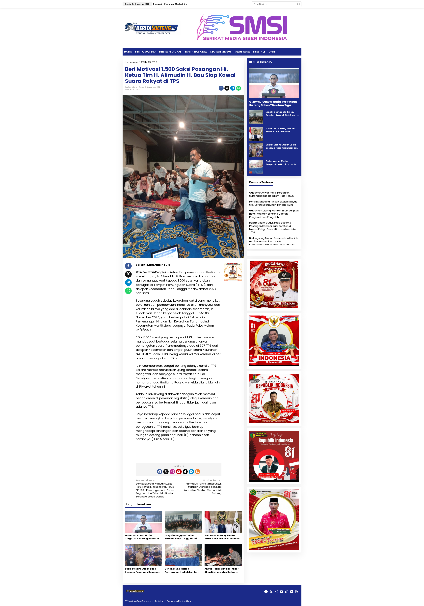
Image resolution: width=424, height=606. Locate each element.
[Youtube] (179, 471)
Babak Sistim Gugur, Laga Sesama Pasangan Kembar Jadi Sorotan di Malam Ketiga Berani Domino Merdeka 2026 (143, 570)
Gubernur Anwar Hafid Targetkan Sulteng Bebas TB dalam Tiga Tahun (142, 537)
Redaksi (159, 601)
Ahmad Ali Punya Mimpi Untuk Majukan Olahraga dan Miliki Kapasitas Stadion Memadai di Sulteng (202, 487)
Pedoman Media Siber (179, 601)
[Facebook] (159, 471)
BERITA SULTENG (132, 89)
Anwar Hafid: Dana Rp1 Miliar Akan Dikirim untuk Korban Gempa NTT (221, 570)
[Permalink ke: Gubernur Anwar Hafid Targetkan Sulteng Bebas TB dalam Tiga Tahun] (143, 521)
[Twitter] (166, 471)
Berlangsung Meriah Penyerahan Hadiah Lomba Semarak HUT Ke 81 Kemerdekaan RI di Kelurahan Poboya (182, 570)
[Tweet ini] (226, 88)
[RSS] (197, 471)
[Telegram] (191, 471)
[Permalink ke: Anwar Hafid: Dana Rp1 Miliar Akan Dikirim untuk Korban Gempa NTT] (223, 555)
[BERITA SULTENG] (152, 28)
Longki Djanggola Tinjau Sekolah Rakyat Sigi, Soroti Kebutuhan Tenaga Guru (181, 537)
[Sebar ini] (221, 88)
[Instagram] (172, 471)
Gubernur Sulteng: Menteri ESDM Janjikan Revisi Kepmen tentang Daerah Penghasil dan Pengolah (222, 537)
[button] (298, 4)
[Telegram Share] (232, 88)
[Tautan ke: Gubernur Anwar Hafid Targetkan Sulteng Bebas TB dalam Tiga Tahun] (274, 83)
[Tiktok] (185, 471)
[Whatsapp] (238, 88)
